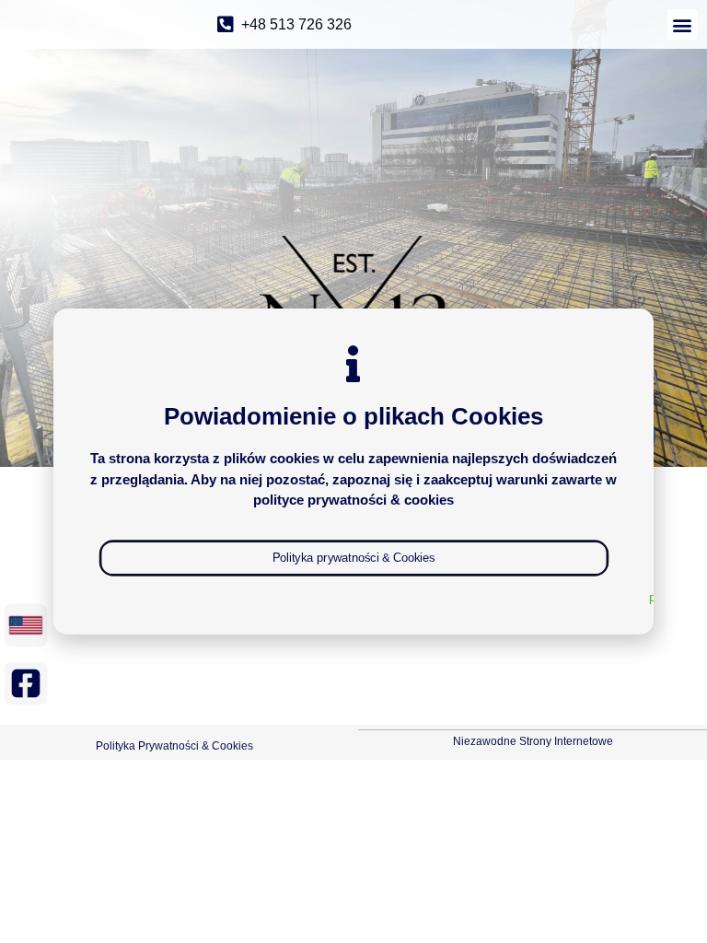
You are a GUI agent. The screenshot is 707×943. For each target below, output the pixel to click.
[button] (682, 24)
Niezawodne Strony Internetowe (533, 741)
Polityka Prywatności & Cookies (174, 745)
